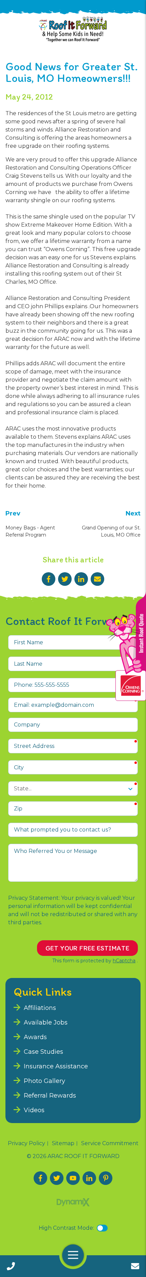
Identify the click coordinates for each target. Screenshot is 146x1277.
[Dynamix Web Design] (73, 1202)
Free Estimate (135, 1266)
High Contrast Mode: (66, 1228)
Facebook (48, 579)
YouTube (73, 1178)
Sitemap (63, 1143)
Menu (73, 1255)
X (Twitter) (56, 1178)
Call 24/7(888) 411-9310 (10, 1266)
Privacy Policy (26, 1143)
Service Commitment (110, 1143)
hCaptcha (124, 961)
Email (97, 579)
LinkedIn (81, 579)
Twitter (65, 579)
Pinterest (105, 1178)
